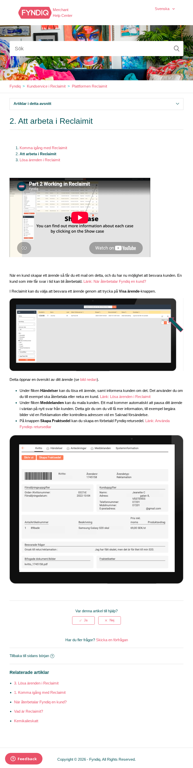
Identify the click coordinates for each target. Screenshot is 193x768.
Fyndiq (15, 86)
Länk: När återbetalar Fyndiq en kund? (114, 281)
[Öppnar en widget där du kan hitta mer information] (23, 759)
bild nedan (88, 379)
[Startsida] (35, 12)
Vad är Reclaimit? (28, 711)
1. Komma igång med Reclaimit (40, 692)
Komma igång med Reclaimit (43, 148)
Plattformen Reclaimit (89, 86)
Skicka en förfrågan (112, 640)
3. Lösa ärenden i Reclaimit (36, 683)
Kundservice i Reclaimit (46, 86)
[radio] (83, 620)
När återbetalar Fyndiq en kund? (40, 702)
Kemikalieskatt (26, 721)
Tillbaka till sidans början (29, 656)
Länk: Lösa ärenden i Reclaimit (125, 396)
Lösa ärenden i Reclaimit (40, 160)
